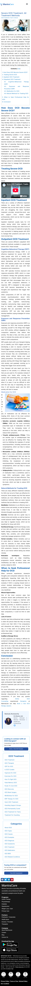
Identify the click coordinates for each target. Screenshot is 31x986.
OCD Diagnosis (9, 840)
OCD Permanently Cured (12, 808)
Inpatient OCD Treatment (10, 77)
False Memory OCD (11, 782)
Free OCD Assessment (16, 873)
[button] (27, 4)
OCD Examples (9, 837)
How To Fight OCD (10, 779)
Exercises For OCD (10, 776)
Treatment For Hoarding (12, 815)
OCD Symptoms (10, 844)
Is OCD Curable (9, 769)
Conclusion (6, 102)
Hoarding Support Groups (13, 805)
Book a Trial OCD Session (16, 748)
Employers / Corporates (8, 917)
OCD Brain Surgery (10, 792)
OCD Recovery (9, 789)
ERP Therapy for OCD (11, 799)
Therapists (5, 924)
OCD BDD (8, 853)
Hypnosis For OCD (10, 773)
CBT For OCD (9, 766)
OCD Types (8, 831)
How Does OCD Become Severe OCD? (15, 72)
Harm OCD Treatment (11, 802)
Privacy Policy (5, 981)
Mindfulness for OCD (11, 795)
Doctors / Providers (7, 922)
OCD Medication (10, 850)
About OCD (8, 827)
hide (19, 68)
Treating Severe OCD (9, 74)
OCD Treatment (5, 17)
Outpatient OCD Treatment (11, 79)
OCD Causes (9, 834)
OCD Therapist (9, 763)
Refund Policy (23, 981)
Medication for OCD (11, 91)
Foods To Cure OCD (11, 786)
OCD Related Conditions (12, 857)
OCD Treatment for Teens (13, 812)
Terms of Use (14, 981)
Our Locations (5, 983)
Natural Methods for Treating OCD (16, 93)
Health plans (5, 919)
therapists (23, 701)
